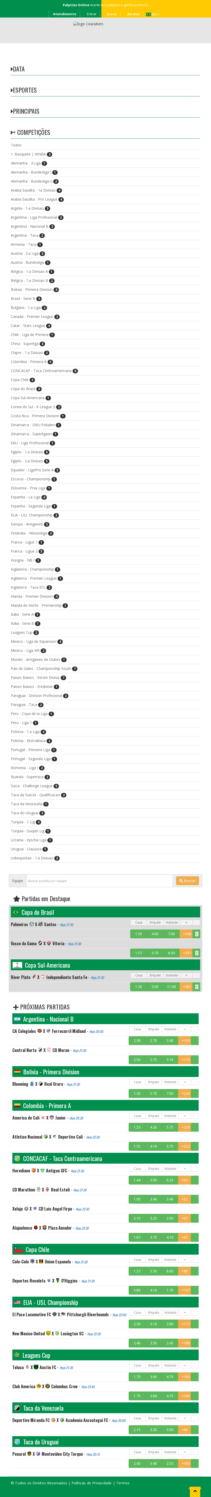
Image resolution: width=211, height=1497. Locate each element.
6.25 (169, 1180)
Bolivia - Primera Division (34, 289)
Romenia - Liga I (27, 767)
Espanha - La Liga (28, 497)
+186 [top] (185, 1395)
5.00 (155, 986)
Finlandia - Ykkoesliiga (31, 533)
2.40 (137, 1342)
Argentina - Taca (27, 235)
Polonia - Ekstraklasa (30, 740)
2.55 (169, 1463)
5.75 (153, 1093)
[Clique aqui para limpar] (196, 934)
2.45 (169, 1342)
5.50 (153, 1271)
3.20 (153, 1429)
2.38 (137, 1040)
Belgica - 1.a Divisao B (32, 280)
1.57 (138, 952)
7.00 (171, 933)
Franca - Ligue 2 (26, 551)
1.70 (169, 1290)
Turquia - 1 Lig (25, 821)
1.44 (137, 1180)
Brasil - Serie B (25, 298)
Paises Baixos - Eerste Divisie (37, 677)
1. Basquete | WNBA (30, 154)
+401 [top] (187, 986)
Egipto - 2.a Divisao (29, 460)
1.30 (138, 986)
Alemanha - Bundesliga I (33, 172)
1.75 (137, 1395)
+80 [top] (184, 1271)
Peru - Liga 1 (24, 722)
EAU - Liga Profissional (32, 442)
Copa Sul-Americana (30, 397)
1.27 (137, 1271)
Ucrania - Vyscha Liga (31, 839)
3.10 (169, 1059)
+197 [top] (185, 1290)
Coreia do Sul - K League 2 (35, 406)
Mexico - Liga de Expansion (36, 641)
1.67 (137, 1237)
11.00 (171, 986)
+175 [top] (185, 1059)
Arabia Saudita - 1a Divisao (35, 190)
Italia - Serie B (25, 623)
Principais (26, 111)
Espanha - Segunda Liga (33, 506)
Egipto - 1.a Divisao (29, 451)
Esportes (25, 89)
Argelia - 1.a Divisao (29, 208)
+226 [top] (185, 1127)
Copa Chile (22, 379)
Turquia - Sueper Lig (30, 830)
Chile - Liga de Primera (32, 334)
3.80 (137, 1290)
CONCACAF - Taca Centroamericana (43, 370)
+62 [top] (184, 1199)
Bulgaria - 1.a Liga (28, 307)
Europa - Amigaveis (29, 524)
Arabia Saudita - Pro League (36, 199)
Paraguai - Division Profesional (39, 695)
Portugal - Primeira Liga (33, 749)
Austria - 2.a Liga (27, 253)
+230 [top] (185, 1093)
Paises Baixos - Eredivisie (34, 686)
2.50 (137, 1059)
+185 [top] (185, 1376)
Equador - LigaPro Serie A (34, 469)
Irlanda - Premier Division (34, 596)
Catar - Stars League (30, 325)
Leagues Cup (24, 632)
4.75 (169, 1376)
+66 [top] (184, 1429)
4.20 (153, 1127)
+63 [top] (184, 1180)
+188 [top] (185, 1342)
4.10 (153, 1146)
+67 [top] (184, 1218)
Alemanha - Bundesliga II (34, 181)
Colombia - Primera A (31, 361)
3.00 (169, 1218)
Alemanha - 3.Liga (28, 163)
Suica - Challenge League (34, 785)
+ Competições (31, 132)
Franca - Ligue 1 (26, 542)
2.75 (153, 1059)
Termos (122, 1482)
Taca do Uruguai (27, 812)
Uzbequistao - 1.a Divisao (34, 858)
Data (19, 68)
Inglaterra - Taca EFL (30, 587)
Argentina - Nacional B (32, 226)
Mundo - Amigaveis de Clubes (38, 659)
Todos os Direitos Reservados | (43, 1482)
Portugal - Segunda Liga (33, 758)
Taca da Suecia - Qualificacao (38, 794)
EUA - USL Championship (34, 515)
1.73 (137, 1376)
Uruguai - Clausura (28, 848)
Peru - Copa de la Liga (31, 713)
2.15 (137, 1429)
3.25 (153, 1218)
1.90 (137, 1199)
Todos (16, 145)
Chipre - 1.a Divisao (29, 352)
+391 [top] (187, 952)
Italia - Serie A (24, 614)
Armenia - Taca (26, 244)
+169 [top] (185, 1040)
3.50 (153, 1342)
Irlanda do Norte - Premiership (38, 605)
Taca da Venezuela (29, 803)
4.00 (155, 933)
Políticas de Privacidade (92, 1482)
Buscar (189, 880)
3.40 (169, 1040)
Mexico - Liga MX (27, 650)
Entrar (91, 14)
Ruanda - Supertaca (29, 776)
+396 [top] (187, 933)
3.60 (153, 1376)
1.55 (137, 1146)
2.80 (169, 1323)
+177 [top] (185, 1323)
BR (155, 14)
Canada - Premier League (34, 316)
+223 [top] (185, 1146)
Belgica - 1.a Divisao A (31, 271)
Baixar (111, 14)
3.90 (153, 1180)
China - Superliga (27, 343)
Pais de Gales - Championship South (43, 668)
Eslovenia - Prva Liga (30, 488)
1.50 (138, 933)
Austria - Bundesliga (30, 262)
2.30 (137, 1323)
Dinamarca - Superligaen (33, 433)
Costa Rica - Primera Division (37, 415)
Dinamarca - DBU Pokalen (35, 424)
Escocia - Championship (33, 478)
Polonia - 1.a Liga (27, 731)
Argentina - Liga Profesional (36, 217)
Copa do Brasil (25, 388)
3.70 (155, 952)
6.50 (171, 952)
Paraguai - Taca (26, 704)
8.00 (169, 1271)
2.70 (153, 1040)
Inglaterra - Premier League (36, 578)
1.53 (137, 1127)
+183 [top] (185, 1463)
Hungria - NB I (25, 560)
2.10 (137, 1218)
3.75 (153, 1237)
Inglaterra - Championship (34, 569)
